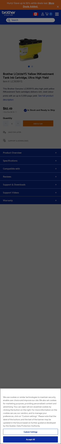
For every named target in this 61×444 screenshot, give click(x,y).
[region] (30, 416)
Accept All (30, 439)
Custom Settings (30, 431)
